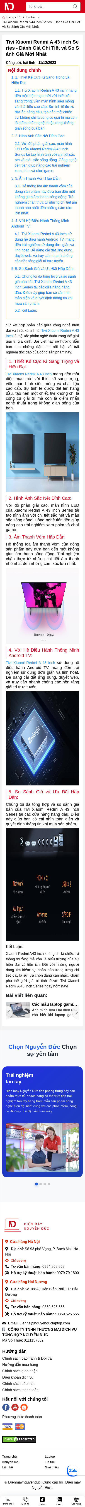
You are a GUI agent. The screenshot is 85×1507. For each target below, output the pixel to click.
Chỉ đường (18, 1260)
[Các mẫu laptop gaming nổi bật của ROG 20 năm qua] (17, 1010)
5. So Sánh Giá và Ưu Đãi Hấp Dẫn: (44, 269)
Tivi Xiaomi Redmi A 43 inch (29, 374)
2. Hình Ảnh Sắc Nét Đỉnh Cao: (40, 136)
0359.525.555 (53, 1307)
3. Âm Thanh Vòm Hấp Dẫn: (38, 178)
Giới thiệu (52, 1467)
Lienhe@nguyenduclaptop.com (44, 1323)
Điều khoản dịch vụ (17, 1377)
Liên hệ (7, 1467)
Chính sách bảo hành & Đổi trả (27, 1358)
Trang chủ (13, 17)
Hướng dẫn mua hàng (20, 1365)
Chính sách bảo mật (18, 1384)
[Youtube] (15, 1407)
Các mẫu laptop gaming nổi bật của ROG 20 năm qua (55, 1004)
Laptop (50, 1456)
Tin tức (50, 1462)
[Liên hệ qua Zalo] (72, 1471)
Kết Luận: (29, 310)
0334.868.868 (53, 1266)
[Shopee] (24, 1407)
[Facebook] (6, 1407)
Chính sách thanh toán (20, 1390)
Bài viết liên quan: (26, 995)
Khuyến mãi (10, 1462)
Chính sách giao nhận (20, 1371)
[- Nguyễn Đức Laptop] (9, 6)
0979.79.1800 (68, 1273)
